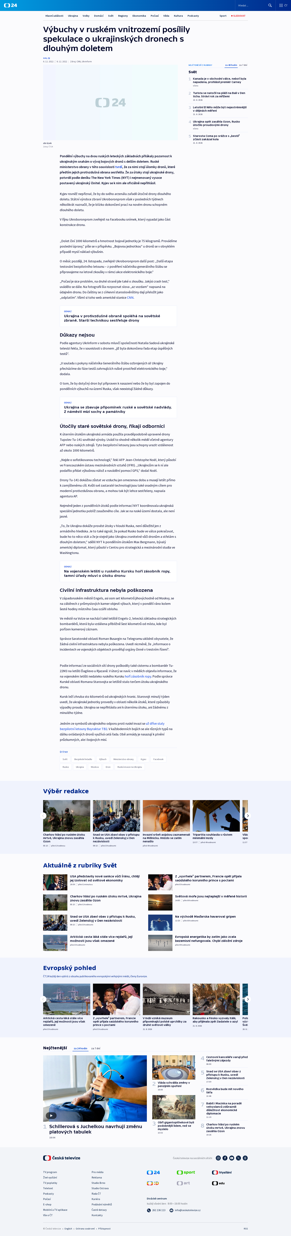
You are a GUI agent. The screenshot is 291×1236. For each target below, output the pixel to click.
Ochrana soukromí (85, 1228)
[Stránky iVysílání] (222, 1172)
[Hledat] (270, 5)
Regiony (123, 15)
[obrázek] (110, 102)
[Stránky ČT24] (153, 1172)
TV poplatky (50, 1182)
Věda (166, 15)
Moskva (95, 766)
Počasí (155, 15)
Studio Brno (98, 1182)
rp (49, 57)
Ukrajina (73, 15)
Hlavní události (54, 15)
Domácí (98, 15)
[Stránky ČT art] (183, 1183)
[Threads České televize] (245, 1158)
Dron (108, 766)
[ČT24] (10, 5)
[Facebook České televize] (225, 1158)
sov (45, 57)
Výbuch (102, 759)
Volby (86, 15)
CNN (130, 297)
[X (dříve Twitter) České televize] (238, 1158)
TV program (50, 1172)
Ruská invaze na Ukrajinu (130, 766)
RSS (246, 1228)
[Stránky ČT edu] (218, 1183)
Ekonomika (139, 15)
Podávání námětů (102, 1204)
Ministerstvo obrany (124, 759)
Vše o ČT (48, 1215)
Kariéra (96, 1199)
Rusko (66, 766)
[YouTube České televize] (231, 1158)
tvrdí (118, 167)
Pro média (97, 1172)
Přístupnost (104, 1228)
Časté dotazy (99, 1209)
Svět (111, 15)
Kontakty (97, 1215)
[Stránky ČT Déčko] (153, 1183)
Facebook (158, 759)
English (68, 1228)
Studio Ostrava (100, 1188)
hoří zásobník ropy (138, 676)
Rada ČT (96, 1193)
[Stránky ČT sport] (186, 1172)
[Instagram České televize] (218, 1158)
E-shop (47, 1204)
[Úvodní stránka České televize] (62, 1158)
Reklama (97, 1177)
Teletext (48, 1188)
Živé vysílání (50, 1177)
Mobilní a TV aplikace (55, 1209)
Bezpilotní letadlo (83, 759)
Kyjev (143, 759)
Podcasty (193, 15)
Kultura (178, 15)
